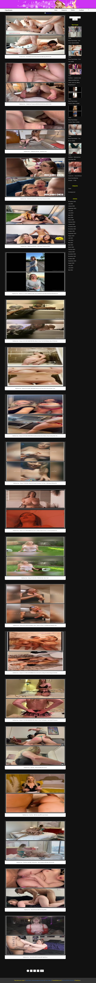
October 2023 (71, 231)
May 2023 (70, 242)
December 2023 (72, 226)
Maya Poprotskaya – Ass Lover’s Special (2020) (74, 41)
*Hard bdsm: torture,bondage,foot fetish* (35, 980)
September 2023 (72, 233)
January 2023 (71, 251)
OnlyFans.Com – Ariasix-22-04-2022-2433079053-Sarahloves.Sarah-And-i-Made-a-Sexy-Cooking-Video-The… (35, 435)
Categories (64, 10)
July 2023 (70, 238)
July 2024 (70, 210)
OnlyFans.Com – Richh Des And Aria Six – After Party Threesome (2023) (35, 198)
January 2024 (71, 224)
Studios (73, 10)
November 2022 (72, 256)
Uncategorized (71, 192)
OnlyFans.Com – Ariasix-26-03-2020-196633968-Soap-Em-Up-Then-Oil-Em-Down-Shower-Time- (35, 388)
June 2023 (70, 240)
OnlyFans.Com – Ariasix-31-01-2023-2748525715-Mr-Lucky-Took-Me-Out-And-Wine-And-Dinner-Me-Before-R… (35, 293)
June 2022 (70, 267)
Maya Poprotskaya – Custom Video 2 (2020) (73, 102)
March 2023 (71, 247)
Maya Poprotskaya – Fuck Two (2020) (74, 60)
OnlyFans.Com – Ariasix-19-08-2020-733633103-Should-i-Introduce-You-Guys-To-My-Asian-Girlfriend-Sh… (35, 483)
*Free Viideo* (48, 980)
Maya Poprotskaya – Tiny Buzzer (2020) (74, 139)
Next (42, 970)
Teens (69, 188)
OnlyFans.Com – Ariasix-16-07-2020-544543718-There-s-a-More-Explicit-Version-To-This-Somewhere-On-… (35, 530)
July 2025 (70, 203)
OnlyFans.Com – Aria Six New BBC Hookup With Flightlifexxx (35, 957)
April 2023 (70, 245)
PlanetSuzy (77, 980)
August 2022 (71, 263)
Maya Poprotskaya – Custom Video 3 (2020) (73, 121)
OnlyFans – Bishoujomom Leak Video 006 (74, 158)
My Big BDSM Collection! (68, 980)
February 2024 (71, 222)
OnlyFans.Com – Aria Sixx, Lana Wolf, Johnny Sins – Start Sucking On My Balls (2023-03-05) (35, 862)
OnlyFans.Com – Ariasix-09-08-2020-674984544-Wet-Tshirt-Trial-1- (35, 578)
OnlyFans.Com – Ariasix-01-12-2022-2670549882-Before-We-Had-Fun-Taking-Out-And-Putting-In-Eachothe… (35, 672)
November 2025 (72, 201)
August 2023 (71, 235)
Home (55, 10)
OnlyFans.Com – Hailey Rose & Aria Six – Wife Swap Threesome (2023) (35, 246)
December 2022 (72, 254)
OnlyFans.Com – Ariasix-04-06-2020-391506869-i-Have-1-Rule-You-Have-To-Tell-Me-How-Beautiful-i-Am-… (35, 625)
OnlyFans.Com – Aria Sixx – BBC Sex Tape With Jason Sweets (35, 815)
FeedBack (81, 10)
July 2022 (70, 265)
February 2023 (71, 249)
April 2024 (70, 217)
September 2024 (72, 208)
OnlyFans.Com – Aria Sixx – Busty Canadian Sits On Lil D (35, 767)
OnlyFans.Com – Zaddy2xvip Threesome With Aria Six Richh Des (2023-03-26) (35, 104)
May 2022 (70, 270)
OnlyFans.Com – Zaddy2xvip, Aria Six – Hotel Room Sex (35, 151)
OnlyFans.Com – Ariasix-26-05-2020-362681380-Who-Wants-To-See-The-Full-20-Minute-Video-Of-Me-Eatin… (35, 341)
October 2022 (71, 258)
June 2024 (70, 213)
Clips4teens (8, 10)
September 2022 (72, 260)
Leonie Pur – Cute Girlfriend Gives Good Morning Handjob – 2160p (75, 178)
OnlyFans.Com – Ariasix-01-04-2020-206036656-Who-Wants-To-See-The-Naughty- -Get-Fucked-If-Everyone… (35, 720)
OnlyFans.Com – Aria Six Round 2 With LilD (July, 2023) (35, 909)
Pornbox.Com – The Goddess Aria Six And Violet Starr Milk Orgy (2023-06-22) (35, 56)
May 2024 (70, 215)
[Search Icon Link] (88, 10)
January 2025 (71, 206)
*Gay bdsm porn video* (19, 980)
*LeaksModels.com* (57, 980)
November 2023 (72, 229)
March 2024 (71, 219)
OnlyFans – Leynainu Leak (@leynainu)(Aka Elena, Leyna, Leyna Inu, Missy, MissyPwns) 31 (74, 81)
